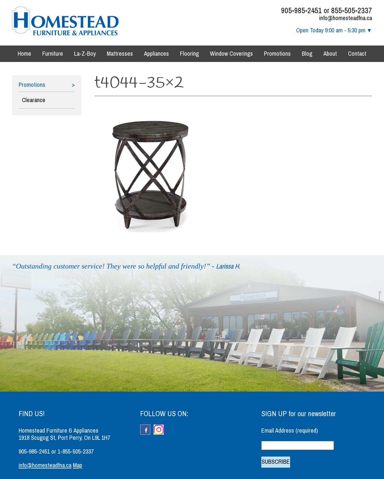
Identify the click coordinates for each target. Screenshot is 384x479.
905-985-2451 (301, 11)
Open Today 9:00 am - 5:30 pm (330, 30)
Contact (357, 53)
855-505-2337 (351, 11)
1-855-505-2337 (76, 451)
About (330, 53)
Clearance (33, 100)
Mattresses (120, 53)
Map (77, 465)
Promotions (277, 53)
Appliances (156, 53)
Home (24, 53)
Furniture (52, 53)
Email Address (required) (289, 430)
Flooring (189, 53)
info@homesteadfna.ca (345, 18)
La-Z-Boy (85, 53)
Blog (307, 53)
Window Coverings (231, 53)
